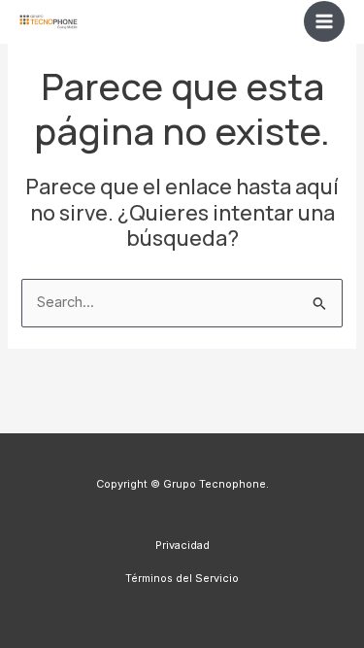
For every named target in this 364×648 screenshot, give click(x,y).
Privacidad (182, 545)
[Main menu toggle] (324, 21)
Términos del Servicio (182, 578)
